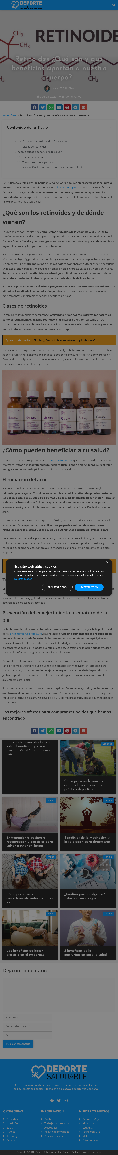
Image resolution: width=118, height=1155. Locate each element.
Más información (23, 578)
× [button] (107, 562)
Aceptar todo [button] (89, 587)
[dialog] (59, 577)
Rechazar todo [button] (57, 587)
